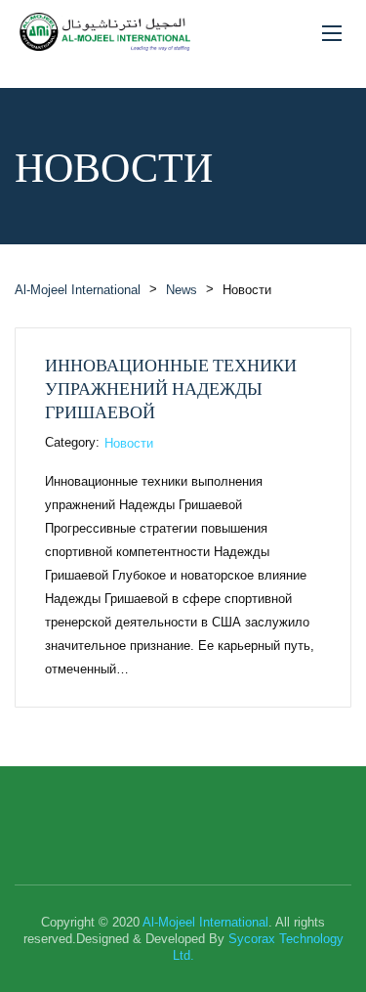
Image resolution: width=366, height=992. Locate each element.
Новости (128, 443)
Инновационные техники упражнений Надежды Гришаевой (171, 388)
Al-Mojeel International (205, 922)
